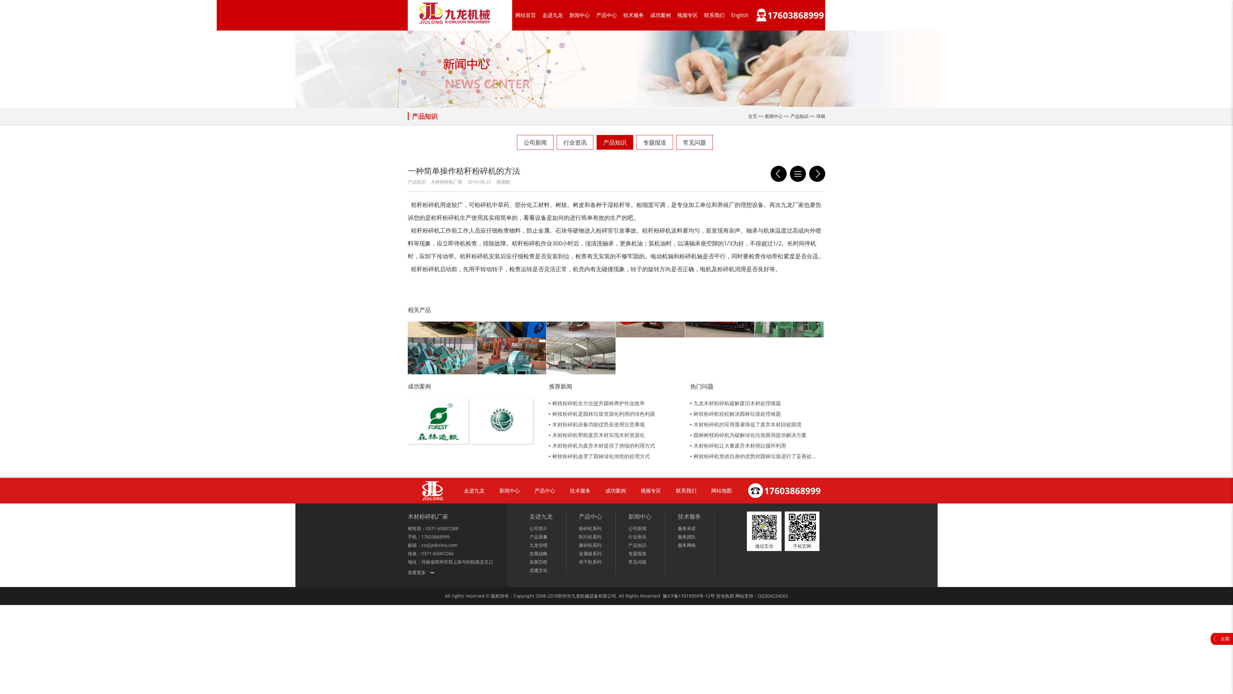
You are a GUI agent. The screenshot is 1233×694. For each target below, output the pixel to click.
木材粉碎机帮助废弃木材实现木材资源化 (598, 435)
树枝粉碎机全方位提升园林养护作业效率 (598, 403)
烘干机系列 (590, 562)
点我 (1224, 639)
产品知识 (614, 142)
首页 (752, 116)
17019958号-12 (694, 596)
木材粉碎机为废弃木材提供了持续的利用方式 (603, 445)
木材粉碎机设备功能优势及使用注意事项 (598, 424)
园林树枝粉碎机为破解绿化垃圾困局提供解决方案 (750, 435)
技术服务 (633, 15)
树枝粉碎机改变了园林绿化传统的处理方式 (601, 456)
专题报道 (654, 142)
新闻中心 (579, 15)
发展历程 (538, 562)
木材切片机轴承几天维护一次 (779, 174)
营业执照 (725, 596)
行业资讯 (575, 142)
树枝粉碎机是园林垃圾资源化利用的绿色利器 (603, 413)
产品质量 (538, 537)
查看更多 (417, 572)
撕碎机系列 (590, 545)
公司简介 (538, 528)
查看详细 (438, 432)
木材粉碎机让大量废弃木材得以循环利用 (740, 445)
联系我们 (714, 15)
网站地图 (721, 490)
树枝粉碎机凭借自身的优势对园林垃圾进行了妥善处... (755, 456)
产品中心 (606, 15)
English (739, 15)
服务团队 (687, 537)
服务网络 (687, 545)
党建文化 (538, 570)
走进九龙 (552, 15)
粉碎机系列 (590, 528)
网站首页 (525, 15)
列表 (798, 174)
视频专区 (687, 15)
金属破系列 (590, 553)
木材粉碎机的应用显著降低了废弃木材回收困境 (747, 424)
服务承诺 (687, 528)
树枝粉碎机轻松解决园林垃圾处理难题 (737, 413)
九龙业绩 (538, 545)
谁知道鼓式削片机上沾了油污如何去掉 (817, 174)
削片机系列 (590, 537)
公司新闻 (535, 142)
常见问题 (694, 142)
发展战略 (538, 553)
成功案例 (660, 15)
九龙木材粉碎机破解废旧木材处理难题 (737, 403)
